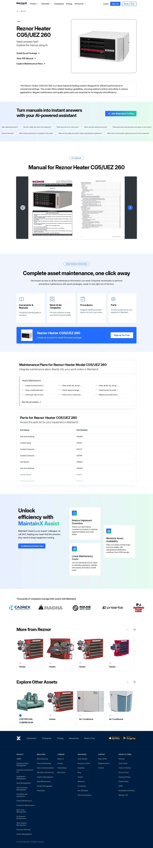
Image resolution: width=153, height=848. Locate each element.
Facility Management (44, 786)
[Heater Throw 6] (101, 189)
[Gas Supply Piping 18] (101, 216)
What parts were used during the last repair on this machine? (118, 127)
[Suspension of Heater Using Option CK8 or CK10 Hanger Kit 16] (101, 211)
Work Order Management (21, 811)
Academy (81, 768)
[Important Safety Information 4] (100, 183)
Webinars (81, 781)
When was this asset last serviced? (80, 127)
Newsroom (61, 772)
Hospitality (41, 790)
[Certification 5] (100, 184)
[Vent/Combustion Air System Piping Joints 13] (101, 200)
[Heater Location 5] (100, 188)
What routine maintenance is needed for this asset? (51, 133)
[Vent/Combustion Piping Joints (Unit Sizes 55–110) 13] (101, 201)
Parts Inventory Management (22, 789)
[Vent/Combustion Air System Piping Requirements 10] (101, 197)
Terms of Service (125, 768)
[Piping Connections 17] (101, 214)
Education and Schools (45, 772)
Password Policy (125, 777)
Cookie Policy (123, 781)
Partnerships (62, 768)
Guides (80, 777)
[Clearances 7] (100, 192)
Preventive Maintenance (25, 805)
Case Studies (82, 759)
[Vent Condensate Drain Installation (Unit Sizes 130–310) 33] (101, 225)
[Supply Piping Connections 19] (101, 217)
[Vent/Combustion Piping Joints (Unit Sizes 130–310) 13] (101, 202)
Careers (60, 763)
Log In (106, 4)
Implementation (103, 763)
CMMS (19, 759)
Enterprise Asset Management (22, 764)
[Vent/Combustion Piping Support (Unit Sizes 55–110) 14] (101, 204)
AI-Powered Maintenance (21, 817)
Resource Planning (23, 829)
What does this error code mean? (53, 127)
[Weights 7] (100, 193)
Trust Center (123, 763)
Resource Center (84, 763)
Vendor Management (24, 834)
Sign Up (115, 4)
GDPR (121, 786)
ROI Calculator (83, 790)
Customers (31, 738)
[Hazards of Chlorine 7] (101, 191)
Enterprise (59, 4)
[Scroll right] (134, 629)
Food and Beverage (44, 763)
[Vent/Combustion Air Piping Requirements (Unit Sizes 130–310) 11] (101, 199)
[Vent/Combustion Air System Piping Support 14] (101, 203)
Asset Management (24, 783)
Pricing (69, 4)
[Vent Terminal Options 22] (101, 220)
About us (60, 759)
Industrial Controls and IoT (25, 771)
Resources (74, 738)
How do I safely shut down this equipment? (22, 127)
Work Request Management (22, 824)
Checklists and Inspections (22, 795)
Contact (101, 768)
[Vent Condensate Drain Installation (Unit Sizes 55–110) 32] (101, 224)
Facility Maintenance (24, 801)
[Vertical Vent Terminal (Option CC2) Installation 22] (101, 221)
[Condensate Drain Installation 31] (101, 223)
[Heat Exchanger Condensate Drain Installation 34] (101, 226)
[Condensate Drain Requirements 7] (100, 194)
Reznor (23, 11)
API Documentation (85, 795)
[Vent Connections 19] (101, 218)
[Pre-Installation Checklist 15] (101, 209)
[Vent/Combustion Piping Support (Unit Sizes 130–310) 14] (101, 205)
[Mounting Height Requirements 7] (101, 190)
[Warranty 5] (100, 185)
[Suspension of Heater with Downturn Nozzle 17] (101, 213)
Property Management (45, 777)
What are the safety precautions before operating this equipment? (95, 133)
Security (121, 759)
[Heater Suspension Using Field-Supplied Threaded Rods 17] (101, 212)
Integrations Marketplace (21, 777)
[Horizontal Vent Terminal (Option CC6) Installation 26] (101, 222)
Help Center (102, 759)
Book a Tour (129, 4)
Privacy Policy (124, 772)
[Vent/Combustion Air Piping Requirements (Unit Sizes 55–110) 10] (101, 198)
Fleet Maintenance (44, 781)
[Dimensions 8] (100, 195)
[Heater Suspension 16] (101, 210)
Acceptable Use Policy (127, 790)
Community (82, 786)
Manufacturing (42, 759)
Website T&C (123, 795)
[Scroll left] (128, 629)
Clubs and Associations (45, 768)
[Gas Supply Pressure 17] (101, 215)
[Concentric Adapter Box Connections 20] (101, 219)
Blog (79, 772)
